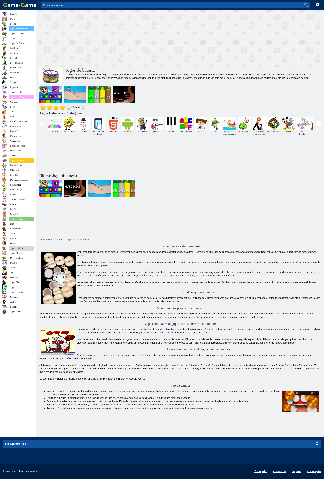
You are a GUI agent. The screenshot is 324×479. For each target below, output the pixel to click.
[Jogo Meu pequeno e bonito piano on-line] (50, 94)
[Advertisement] (109, 38)
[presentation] (42, 123)
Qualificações (314, 471)
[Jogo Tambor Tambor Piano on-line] (99, 94)
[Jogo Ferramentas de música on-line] (123, 94)
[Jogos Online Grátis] (20, 5)
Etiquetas (296, 471)
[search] (306, 4)
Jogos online (279, 471)
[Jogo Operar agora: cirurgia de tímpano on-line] (75, 94)
